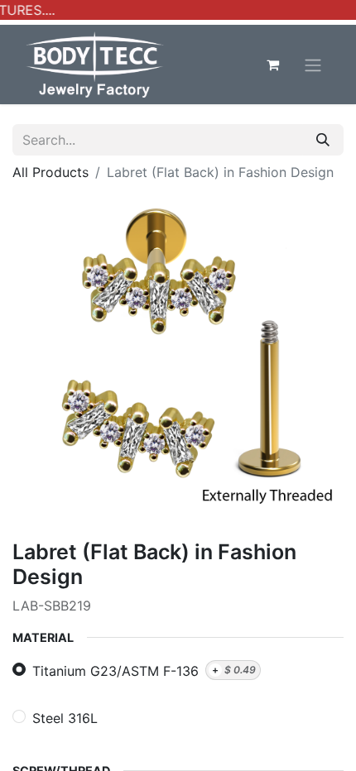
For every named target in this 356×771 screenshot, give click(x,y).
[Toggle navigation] (313, 64)
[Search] (323, 140)
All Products (50, 172)
